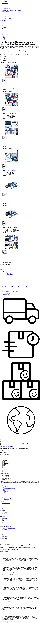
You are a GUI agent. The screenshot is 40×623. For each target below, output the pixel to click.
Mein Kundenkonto (5, 489)
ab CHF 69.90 (11, 10)
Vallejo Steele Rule (5, 294)
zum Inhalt (4, 2)
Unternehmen (4, 533)
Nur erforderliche (7, 549)
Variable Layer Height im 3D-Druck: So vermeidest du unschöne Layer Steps (15, 286)
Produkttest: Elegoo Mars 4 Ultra (7, 284)
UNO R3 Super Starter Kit (9, 256)
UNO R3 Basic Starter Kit (9, 170)
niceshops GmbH (8, 526)
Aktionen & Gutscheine (6, 491)
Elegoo (6, 272)
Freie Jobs (4, 514)
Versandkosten (7, 15)
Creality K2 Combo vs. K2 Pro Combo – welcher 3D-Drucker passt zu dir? (14, 285)
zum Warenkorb (5, 3)
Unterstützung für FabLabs (6, 507)
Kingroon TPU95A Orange (7, 290)
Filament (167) (9, 276)
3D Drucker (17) (9, 273)
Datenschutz (4, 529)
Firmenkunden (4, 490)
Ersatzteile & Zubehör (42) (11, 275)
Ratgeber (3, 504)
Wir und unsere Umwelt (6, 508)
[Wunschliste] (3, 29)
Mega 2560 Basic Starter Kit (10, 141)
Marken (3, 271)
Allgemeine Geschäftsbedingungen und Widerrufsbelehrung (12, 530)
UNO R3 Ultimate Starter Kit (10, 113)
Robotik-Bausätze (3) (10, 278)
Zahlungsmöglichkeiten (8, 16)
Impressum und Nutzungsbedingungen (8, 528)
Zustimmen (2, 549)
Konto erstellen (5, 27)
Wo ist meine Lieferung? (6, 498)
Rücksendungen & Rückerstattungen (8, 488)
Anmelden (4, 495)
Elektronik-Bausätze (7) (10, 274)
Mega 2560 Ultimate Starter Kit (10, 84)
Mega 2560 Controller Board (10, 199)
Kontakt (6, 17)
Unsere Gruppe (5, 512)
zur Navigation (4, 1)
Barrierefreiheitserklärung (6, 531)
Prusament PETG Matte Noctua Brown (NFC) (10, 291)
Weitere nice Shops (5, 534)
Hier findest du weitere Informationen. (6, 446)
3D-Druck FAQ (5, 506)
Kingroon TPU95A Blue (6, 293)
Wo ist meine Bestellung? (9, 13)
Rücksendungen (7, 14)
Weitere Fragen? (5, 492)
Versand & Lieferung (5, 486)
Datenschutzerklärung (31, 547)
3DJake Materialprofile (6, 503)
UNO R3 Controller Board (9, 227)
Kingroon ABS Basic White (7, 292)
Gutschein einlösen (5, 499)
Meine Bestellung (5, 485)
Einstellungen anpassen (14, 549)
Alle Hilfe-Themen (8, 18)
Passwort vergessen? (5, 497)
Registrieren (4, 496)
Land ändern (9, 524)
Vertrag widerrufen (3, 536)
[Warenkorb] (21, 31)
